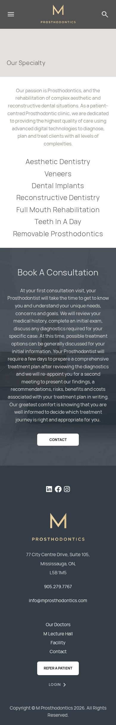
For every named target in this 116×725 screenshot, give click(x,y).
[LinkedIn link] (49, 490)
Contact (58, 439)
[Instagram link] (67, 490)
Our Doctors (58, 624)
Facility (58, 643)
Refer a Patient (58, 668)
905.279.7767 (58, 586)
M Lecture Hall (58, 634)
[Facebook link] (58, 490)
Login (55, 684)
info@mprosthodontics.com (58, 600)
